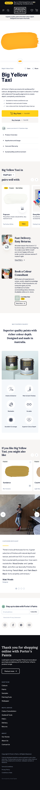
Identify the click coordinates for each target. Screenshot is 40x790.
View (23, 224)
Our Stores (5, 737)
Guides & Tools (7, 715)
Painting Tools (7, 697)
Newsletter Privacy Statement (11, 617)
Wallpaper (5, 701)
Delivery (5, 723)
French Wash (18, 570)
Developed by (9, 778)
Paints (4, 689)
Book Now (19, 303)
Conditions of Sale (7, 772)
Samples (5, 693)
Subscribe (34, 612)
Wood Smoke (17, 563)
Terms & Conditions (7, 766)
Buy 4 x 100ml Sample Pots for (24, 3)
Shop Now (9, 3)
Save (28, 68)
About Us (5, 741)
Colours (4, 685)
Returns (4, 726)
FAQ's (4, 719)
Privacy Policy (6, 769)
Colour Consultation (9, 711)
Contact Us (6, 744)
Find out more (9, 671)
